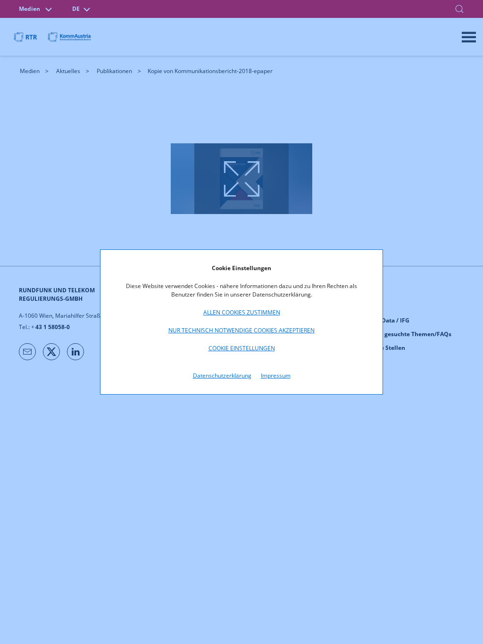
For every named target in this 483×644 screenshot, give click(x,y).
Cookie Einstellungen (241, 348)
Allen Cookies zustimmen (241, 312)
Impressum (276, 376)
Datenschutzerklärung (222, 376)
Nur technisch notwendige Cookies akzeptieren (241, 330)
